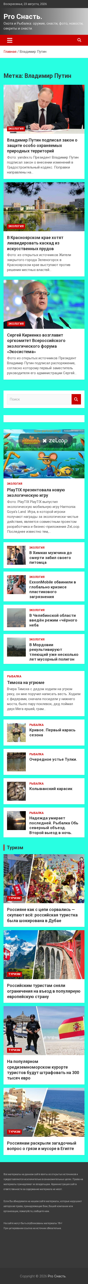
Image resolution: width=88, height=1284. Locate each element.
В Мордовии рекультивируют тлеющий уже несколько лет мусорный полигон (53, 652)
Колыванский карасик (50, 788)
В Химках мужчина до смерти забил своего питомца (50, 557)
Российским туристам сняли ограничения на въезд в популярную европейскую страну (43, 991)
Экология (16, 128)
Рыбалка (14, 676)
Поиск (76, 399)
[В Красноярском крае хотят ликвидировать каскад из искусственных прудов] (44, 206)
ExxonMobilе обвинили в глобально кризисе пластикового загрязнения (52, 589)
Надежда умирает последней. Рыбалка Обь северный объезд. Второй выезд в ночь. (53, 825)
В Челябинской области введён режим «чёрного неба (53, 620)
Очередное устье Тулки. (53, 759)
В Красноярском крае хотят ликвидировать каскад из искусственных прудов (35, 243)
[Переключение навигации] (10, 40)
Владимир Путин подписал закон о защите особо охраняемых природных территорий (42, 146)
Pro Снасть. (23, 16)
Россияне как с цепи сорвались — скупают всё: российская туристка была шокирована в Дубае (42, 915)
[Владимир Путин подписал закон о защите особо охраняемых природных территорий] (44, 109)
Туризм (15, 847)
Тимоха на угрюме (25, 682)
